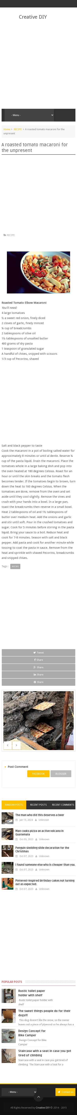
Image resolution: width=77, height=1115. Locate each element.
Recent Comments (63, 804)
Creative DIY (33, 17)
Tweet (40, 652)
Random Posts (14, 804)
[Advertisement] (38, 64)
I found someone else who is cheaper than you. (45, 864)
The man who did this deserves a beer (39, 815)
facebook (38, 773)
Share (40, 659)
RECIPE (18, 129)
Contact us (67, 1091)
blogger (60, 773)
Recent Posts (38, 804)
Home (7, 129)
